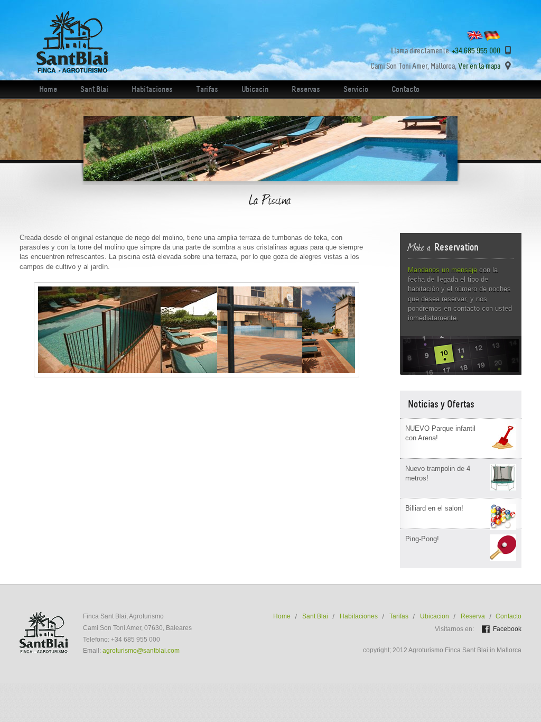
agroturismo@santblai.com (141, 650)
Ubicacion (434, 616)
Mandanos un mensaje (442, 270)
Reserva (473, 616)
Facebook (507, 629)
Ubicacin (254, 89)
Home (48, 89)
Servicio (355, 89)
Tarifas (207, 89)
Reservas (306, 89)
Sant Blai (94, 89)
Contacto (405, 89)
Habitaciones (152, 89)
